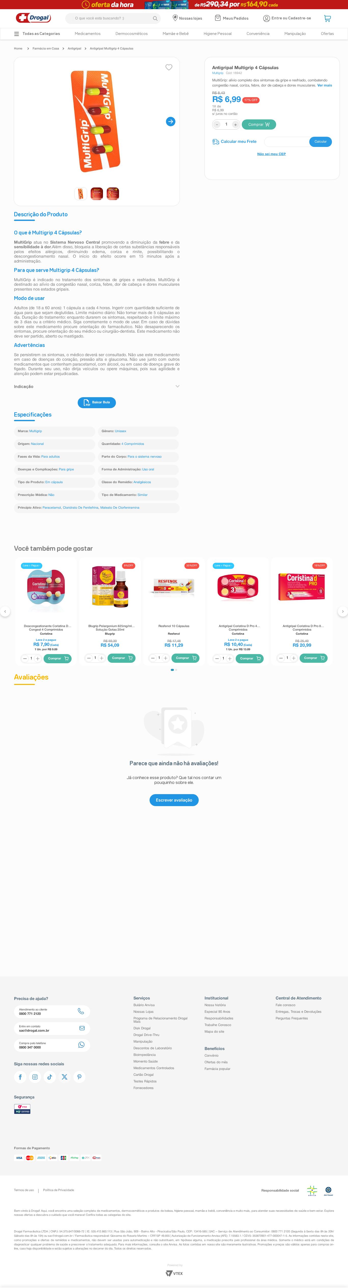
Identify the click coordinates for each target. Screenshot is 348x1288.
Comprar (255, 124)
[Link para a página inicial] (19, 49)
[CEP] (272, 142)
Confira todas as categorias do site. (108, 1215)
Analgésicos (142, 482)
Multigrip (35, 431)
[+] (38, 658)
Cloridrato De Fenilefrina (80, 507)
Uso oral (148, 469)
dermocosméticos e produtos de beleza (147, 1211)
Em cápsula (54, 482)
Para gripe (66, 469)
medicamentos (110, 1211)
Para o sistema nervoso (145, 456)
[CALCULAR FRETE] (320, 142)
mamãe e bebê (205, 1211)
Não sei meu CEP (271, 154)
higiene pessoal (184, 1211)
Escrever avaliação (174, 800)
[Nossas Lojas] (176, 19)
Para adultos (50, 456)
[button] (328, 19)
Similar (143, 495)
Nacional (37, 444)
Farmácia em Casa (46, 48)
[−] (25, 658)
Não (51, 495)
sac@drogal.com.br (60, 1236)
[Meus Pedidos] (218, 18)
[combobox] (113, 18)
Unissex (120, 431)
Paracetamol (52, 507)
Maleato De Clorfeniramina (119, 507)
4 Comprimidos (133, 444)
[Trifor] (174, 4)
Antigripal (74, 48)
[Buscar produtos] (155, 18)
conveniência (224, 1211)
